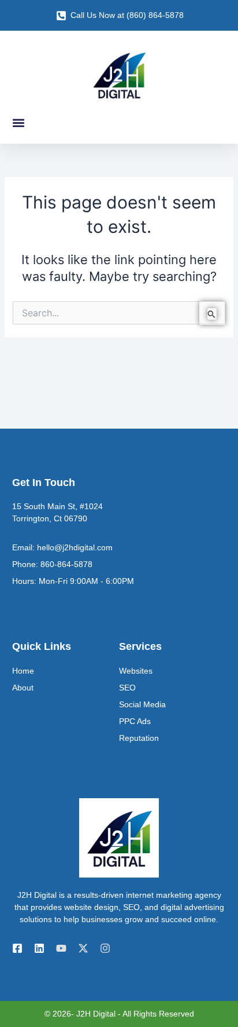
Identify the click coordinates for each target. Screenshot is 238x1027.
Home (23, 670)
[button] (18, 122)
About (23, 687)
